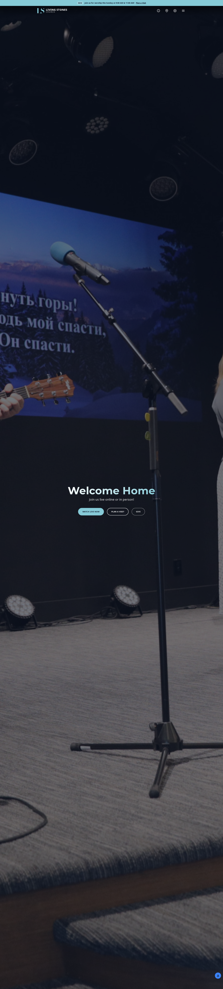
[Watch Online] (175, 10)
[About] (158, 10)
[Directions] (166, 10)
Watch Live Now (90, 511)
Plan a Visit (141, 3)
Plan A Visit (117, 511)
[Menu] (183, 10)
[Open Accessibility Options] (218, 976)
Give (138, 511)
